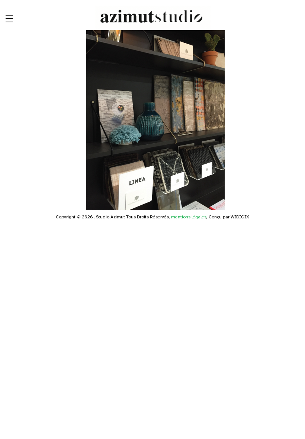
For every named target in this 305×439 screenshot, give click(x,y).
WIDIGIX (240, 217)
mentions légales (188, 217)
